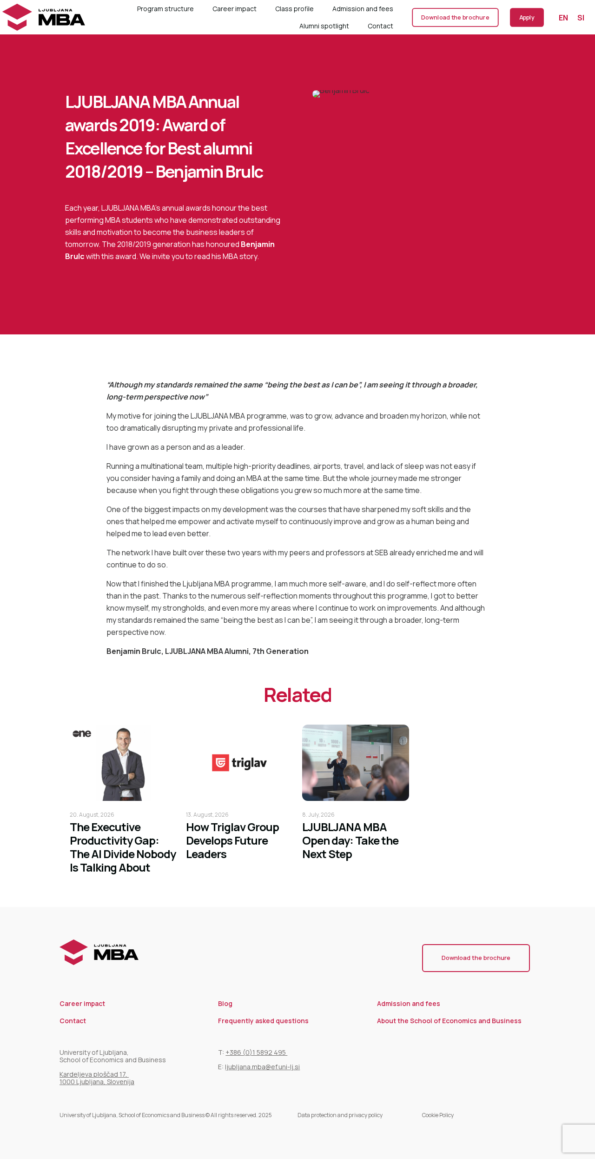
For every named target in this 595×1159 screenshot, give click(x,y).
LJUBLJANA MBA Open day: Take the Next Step (350, 840)
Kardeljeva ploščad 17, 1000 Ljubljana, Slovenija (97, 1078)
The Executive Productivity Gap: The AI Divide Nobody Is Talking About (123, 847)
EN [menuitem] (563, 17)
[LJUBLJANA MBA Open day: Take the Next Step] (355, 763)
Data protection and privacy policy (340, 1115)
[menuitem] (563, 17)
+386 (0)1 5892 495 (256, 1052)
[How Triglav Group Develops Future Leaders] (239, 763)
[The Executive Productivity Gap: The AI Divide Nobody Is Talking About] (123, 763)
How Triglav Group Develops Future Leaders (232, 840)
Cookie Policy (438, 1115)
